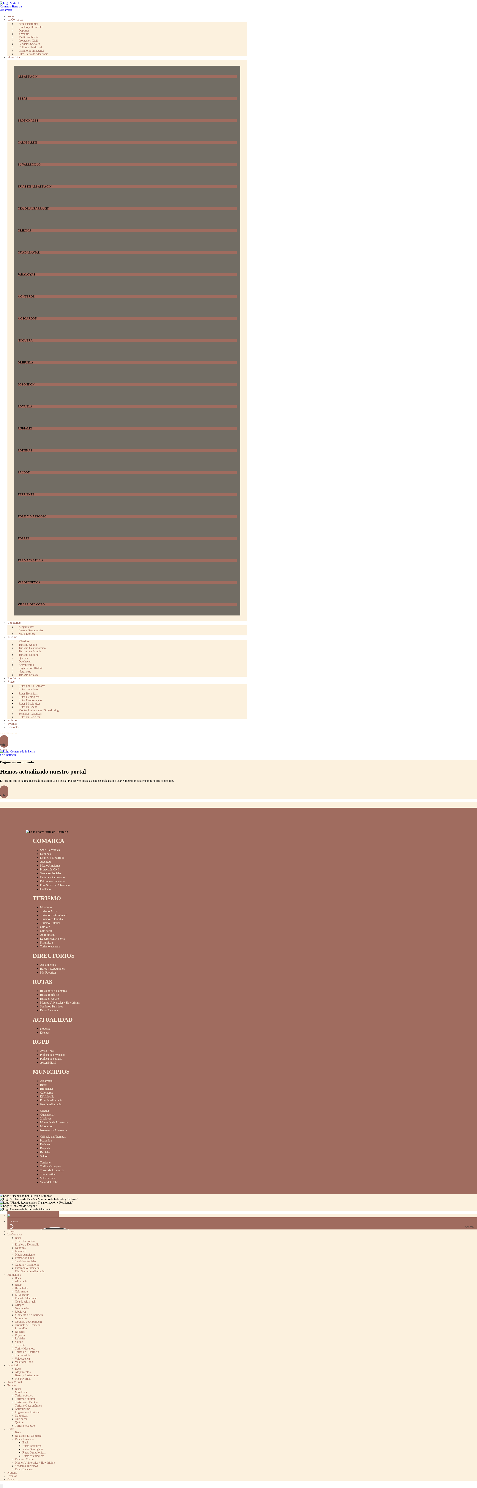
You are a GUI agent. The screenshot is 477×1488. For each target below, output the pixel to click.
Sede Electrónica (9, 733)
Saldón (44, 1156)
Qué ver (45, 926)
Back (18, 1237)
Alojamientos (48, 964)
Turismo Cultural (50, 923)
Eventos (45, 1032)
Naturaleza (46, 942)
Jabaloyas (45, 1118)
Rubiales (45, 1152)
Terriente (45, 1162)
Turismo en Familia (51, 919)
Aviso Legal (47, 1050)
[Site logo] (14, 9)
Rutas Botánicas (31, 1445)
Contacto (45, 889)
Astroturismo (47, 934)
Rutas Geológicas (32, 1449)
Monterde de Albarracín (54, 1122)
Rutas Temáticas (28, 689)
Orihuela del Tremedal (53, 1136)
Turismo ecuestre (29, 674)
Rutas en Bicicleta (29, 717)
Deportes (45, 853)
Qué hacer (46, 930)
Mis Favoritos (27, 633)
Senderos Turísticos (51, 1006)
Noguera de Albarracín (53, 1130)
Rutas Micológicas (33, 1455)
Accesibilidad (48, 1062)
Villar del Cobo (49, 1182)
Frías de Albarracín (51, 1100)
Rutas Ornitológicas (34, 1452)
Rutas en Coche (49, 998)
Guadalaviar (47, 1114)
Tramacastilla (48, 1174)
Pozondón (46, 1140)
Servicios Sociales (50, 873)
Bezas (43, 1084)
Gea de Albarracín (50, 1104)
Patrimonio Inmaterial (52, 881)
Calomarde (46, 1092)
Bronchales (46, 1088)
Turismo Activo (49, 911)
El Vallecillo (47, 1096)
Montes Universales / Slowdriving (60, 1002)
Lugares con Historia (52, 938)
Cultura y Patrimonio (52, 877)
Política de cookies (51, 1058)
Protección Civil (49, 869)
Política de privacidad (52, 1054)
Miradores (46, 907)
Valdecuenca (47, 1178)
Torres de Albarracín (52, 1170)
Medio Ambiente (50, 865)
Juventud (45, 861)
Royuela (45, 1148)
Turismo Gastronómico (53, 915)
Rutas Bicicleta (49, 1010)
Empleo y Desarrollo (52, 857)
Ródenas (45, 1144)
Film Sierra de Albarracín (33, 54)
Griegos (44, 1110)
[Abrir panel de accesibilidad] (1, 1486)
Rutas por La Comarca (53, 990)
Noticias (45, 1028)
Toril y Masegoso (50, 1166)
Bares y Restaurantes (52, 968)
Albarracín (46, 1080)
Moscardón (46, 1126)
